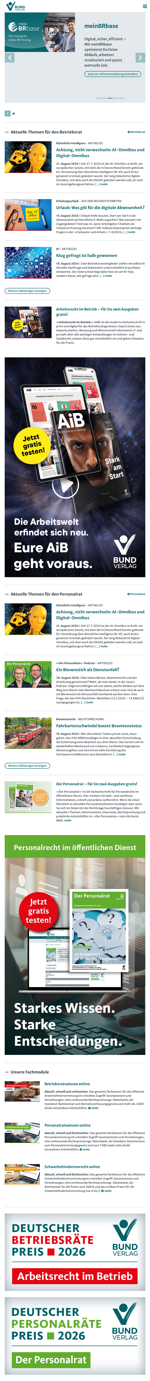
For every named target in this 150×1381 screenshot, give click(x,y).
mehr (67, 820)
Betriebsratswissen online (67, 1084)
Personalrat (137, 594)
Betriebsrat (137, 132)
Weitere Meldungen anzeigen (27, 291)
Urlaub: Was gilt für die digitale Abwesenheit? (100, 207)
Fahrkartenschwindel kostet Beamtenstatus (99, 725)
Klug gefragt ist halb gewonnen (86, 255)
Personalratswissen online (68, 1125)
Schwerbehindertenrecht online (72, 1167)
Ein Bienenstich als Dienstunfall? (87, 669)
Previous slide (9, 58)
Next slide (140, 58)
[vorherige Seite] (8, 113)
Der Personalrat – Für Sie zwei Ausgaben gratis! (96, 784)
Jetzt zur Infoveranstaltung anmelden (113, 74)
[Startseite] (13, 113)
